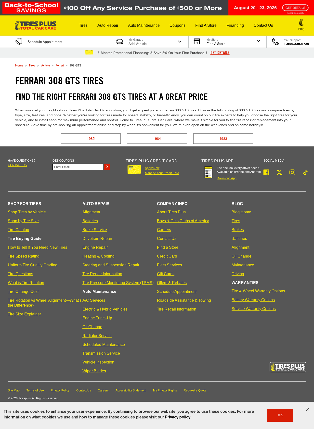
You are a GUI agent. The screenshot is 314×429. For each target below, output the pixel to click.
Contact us (17, 165)
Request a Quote (195, 390)
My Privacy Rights (165, 390)
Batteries (90, 221)
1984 (157, 138)
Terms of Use (35, 390)
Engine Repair (95, 247)
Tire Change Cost (23, 291)
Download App (226, 178)
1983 (223, 138)
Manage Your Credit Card (162, 173)
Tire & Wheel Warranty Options (258, 291)
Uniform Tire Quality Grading (32, 265)
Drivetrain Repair (97, 238)
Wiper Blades (94, 371)
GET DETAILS (220, 53)
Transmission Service (101, 353)
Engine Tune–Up (97, 318)
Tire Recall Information (176, 309)
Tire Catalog (18, 230)
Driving (238, 274)
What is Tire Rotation (26, 283)
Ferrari (59, 65)
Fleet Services (169, 265)
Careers (164, 230)
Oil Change (92, 327)
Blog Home (241, 212)
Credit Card (167, 256)
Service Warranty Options (254, 309)
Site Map (14, 390)
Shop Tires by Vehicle (27, 212)
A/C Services (93, 300)
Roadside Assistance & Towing (184, 300)
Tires (32, 65)
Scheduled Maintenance (103, 344)
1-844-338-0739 (296, 44)
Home (19, 65)
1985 (91, 138)
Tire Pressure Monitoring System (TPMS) (118, 283)
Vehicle (45, 65)
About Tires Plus (171, 212)
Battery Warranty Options (253, 300)
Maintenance (243, 265)
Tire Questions (20, 274)
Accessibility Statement (131, 390)
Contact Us (166, 238)
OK (280, 415)
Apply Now (152, 168)
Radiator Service (97, 336)
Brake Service (94, 230)
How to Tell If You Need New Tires (37, 247)
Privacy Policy (60, 390)
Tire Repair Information (102, 274)
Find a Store (167, 247)
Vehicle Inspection (98, 362)
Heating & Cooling (98, 256)
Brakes (238, 230)
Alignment (91, 212)
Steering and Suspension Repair (110, 265)
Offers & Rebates (172, 283)
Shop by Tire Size (23, 221)
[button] (83, 25)
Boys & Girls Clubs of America (183, 221)
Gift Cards (165, 274)
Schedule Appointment (176, 291)
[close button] (307, 409)
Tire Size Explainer (24, 314)
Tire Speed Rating (23, 256)
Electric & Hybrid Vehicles (105, 309)
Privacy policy (177, 418)
